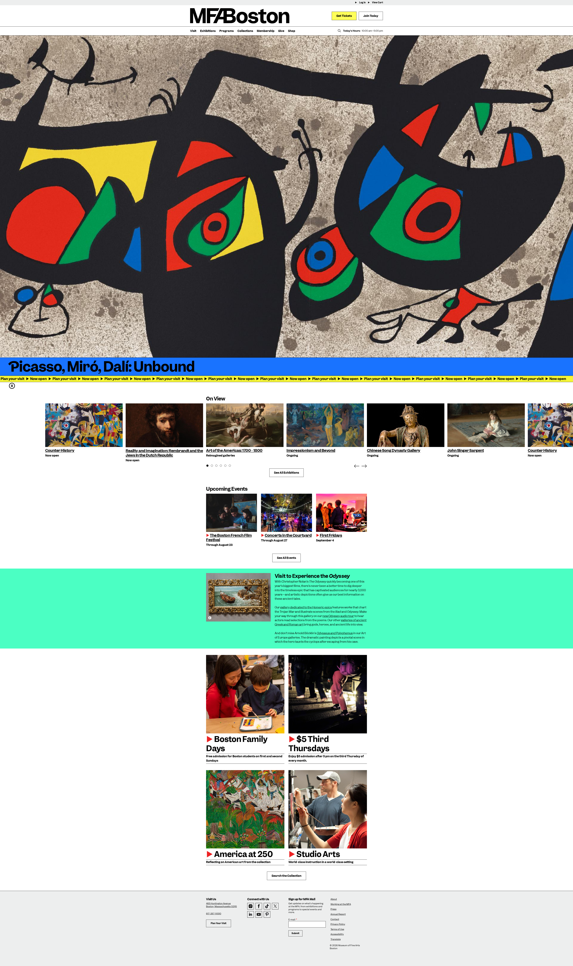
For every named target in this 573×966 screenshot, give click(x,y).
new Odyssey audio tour (338, 616)
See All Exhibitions (286, 473)
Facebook (258, 906)
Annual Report (338, 914)
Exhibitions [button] (208, 31)
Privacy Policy (338, 924)
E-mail (291, 919)
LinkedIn (250, 914)
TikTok (267, 906)
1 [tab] (209, 466)
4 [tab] (222, 466)
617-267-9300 (213, 913)
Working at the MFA (341, 904)
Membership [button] (265, 31)
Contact (335, 919)
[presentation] (231, 513)
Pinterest (267, 914)
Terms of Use (337, 929)
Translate (336, 939)
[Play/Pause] (12, 386)
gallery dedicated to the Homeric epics (306, 607)
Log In (362, 2)
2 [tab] (213, 466)
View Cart (377, 2)
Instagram (250, 906)
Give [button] (281, 31)
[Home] (239, 15)
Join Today (370, 16)
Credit (210, 618)
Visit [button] (193, 31)
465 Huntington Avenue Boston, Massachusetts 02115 (221, 905)
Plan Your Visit (218, 923)
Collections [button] (245, 31)
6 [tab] (231, 466)
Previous (356, 465)
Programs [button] (226, 31)
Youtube (258, 914)
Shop (291, 31)
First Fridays (331, 535)
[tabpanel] (245, 430)
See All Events (286, 558)
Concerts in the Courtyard (288, 535)
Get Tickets (344, 16)
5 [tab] (226, 466)
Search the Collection (286, 876)
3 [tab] (218, 466)
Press (333, 909)
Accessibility (337, 934)
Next (364, 465)
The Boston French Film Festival (229, 537)
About (334, 899)
